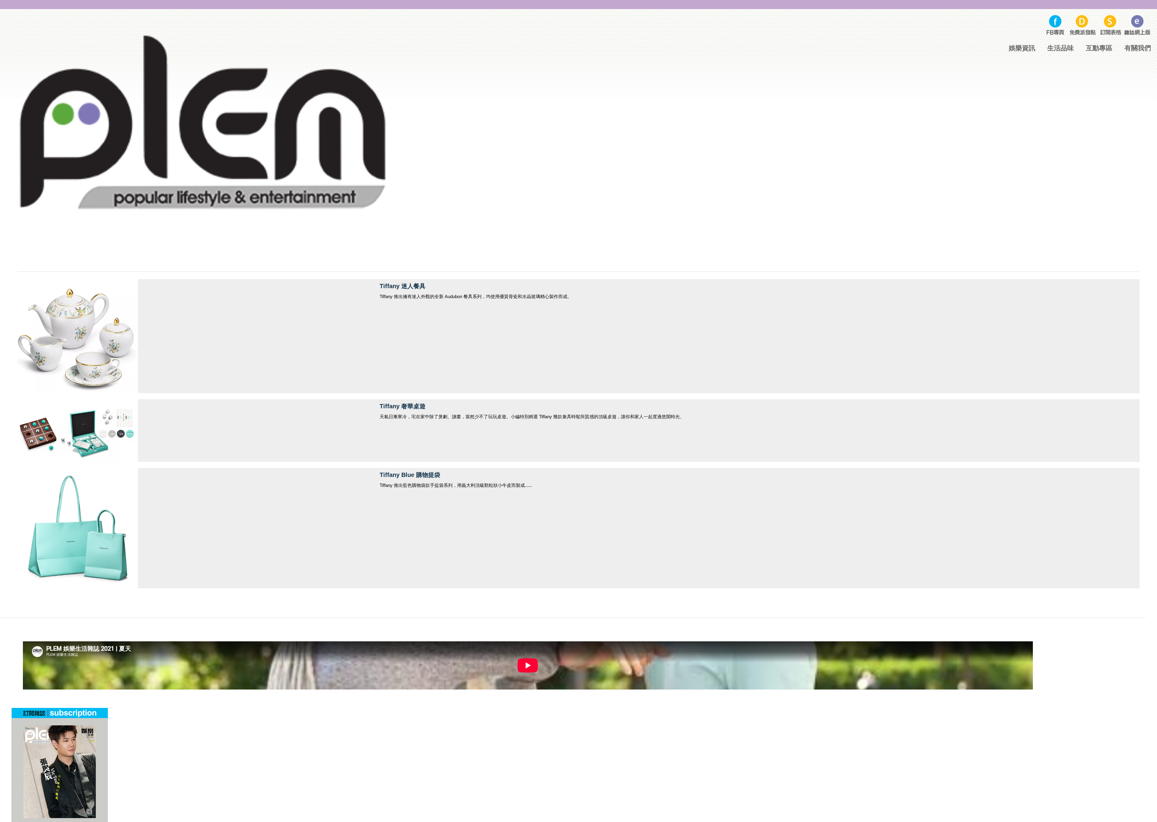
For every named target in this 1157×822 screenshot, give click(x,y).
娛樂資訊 (1022, 48)
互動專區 (1099, 48)
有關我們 (1137, 48)
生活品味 (1060, 48)
